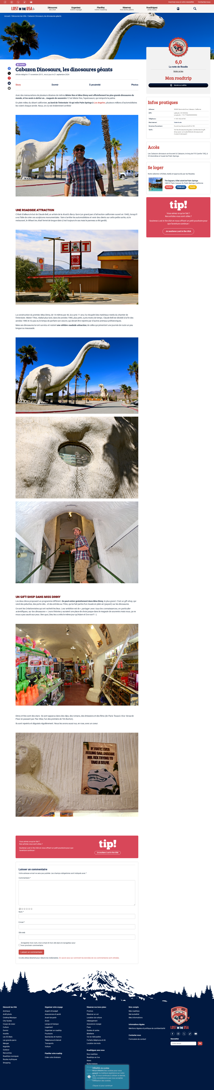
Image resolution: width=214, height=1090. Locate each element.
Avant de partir (50, 1018)
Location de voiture (94, 1018)
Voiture (48, 1047)
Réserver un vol (93, 1014)
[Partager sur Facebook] (9, 68)
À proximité (94, 84)
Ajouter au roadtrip (180, 85)
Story (18, 84)
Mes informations (136, 1018)
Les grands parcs (9, 1040)
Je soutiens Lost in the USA (107, 853)
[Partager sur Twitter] (9, 73)
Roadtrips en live (93, 1057)
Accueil (7, 16)
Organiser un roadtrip (53, 1030)
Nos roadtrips (92, 1054)
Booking (169, 187)
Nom (21, 912)
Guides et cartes (93, 1030)
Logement (49, 1027)
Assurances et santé (53, 1014)
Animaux (6, 1011)
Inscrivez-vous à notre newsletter (181, 2)
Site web (22, 933)
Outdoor (6, 1050)
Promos (90, 1011)
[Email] (9, 83)
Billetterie (90, 1034)
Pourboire (49, 1034)
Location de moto (94, 1043)
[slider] (27, 909)
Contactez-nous (204, 2)
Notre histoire (92, 1064)
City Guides (7, 1021)
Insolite (6, 1034)
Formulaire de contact (137, 1039)
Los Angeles (99, 103)
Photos (134, 84)
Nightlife (6, 1047)
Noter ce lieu (178, 71)
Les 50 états (7, 1037)
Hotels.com (181, 187)
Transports (49, 1043)
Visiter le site (178, 122)
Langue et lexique (52, 1024)
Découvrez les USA (19, 16)
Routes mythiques (10, 1059)
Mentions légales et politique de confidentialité (147, 1028)
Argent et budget (51, 1011)
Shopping (6, 1063)
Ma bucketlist (134, 1014)
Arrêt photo (7, 1014)
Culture (6, 1027)
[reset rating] (20, 909)
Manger (6, 1043)
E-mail (22, 922)
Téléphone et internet (53, 1040)
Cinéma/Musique (9, 1018)
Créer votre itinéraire (53, 1057)
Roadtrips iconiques (10, 1056)
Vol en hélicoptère (94, 1037)
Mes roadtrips (134, 1011)
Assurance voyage (94, 1024)
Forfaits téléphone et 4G (96, 1040)
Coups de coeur (9, 1024)
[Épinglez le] (9, 78)
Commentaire (25, 878)
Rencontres (7, 1053)
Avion (47, 1021)
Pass (89, 1027)
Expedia (192, 187)
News (89, 1061)
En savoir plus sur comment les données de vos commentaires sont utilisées (89, 958)
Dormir (55, 84)
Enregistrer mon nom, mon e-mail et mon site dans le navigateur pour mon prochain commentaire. (48, 944)
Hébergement (92, 1021)
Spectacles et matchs (53, 1037)
